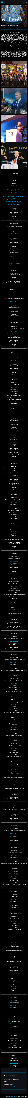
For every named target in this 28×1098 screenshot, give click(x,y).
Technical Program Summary (14, 333)
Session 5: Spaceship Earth (14, 202)
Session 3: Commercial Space (14, 199)
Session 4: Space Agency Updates (14, 201)
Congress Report (14, 192)
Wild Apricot (14, 1096)
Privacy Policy (14, 1086)
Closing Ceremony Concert (14, 204)
